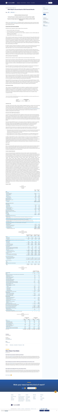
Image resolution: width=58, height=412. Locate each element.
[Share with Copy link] (14, 12)
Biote (17, 22)
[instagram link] (46, 408)
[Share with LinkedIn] (8, 12)
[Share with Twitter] (10, 12)
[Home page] (10, 3)
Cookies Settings (42, 410)
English (44, 14)
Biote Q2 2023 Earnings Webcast (35, 108)
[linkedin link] (41, 408)
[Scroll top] (55, 392)
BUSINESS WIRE (13, 22)
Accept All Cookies (47, 410)
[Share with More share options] (16, 12)
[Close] (56, 410)
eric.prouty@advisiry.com (9, 339)
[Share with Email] (13, 12)
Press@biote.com (8, 342)
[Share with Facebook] (11, 12)
